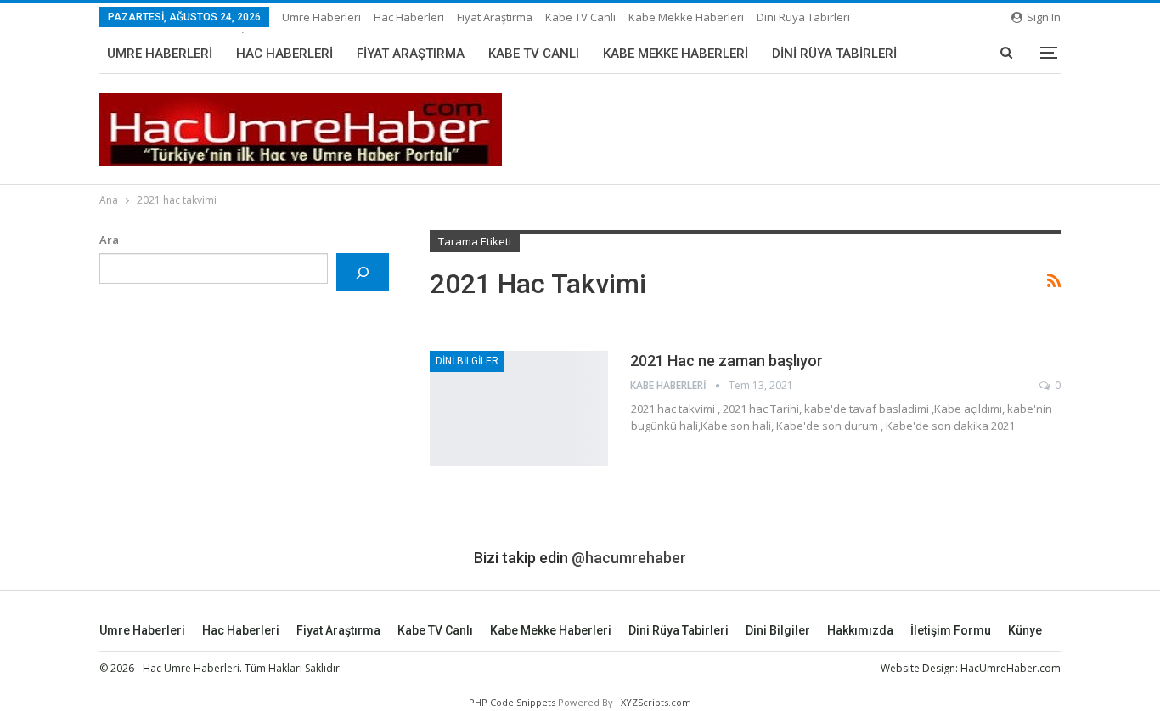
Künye (1025, 630)
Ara (109, 239)
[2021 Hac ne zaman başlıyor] (519, 408)
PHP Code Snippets (512, 702)
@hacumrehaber (629, 558)
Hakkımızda (860, 630)
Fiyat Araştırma (494, 17)
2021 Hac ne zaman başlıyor (726, 361)
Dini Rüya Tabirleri (803, 17)
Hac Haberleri (409, 17)
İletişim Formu (950, 630)
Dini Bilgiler (467, 361)
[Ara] (363, 272)
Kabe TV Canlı (580, 17)
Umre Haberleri (321, 17)
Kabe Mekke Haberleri (686, 17)
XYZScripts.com (656, 702)
